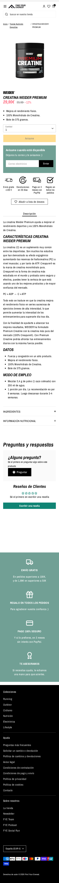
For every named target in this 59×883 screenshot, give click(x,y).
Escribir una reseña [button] (29, 505)
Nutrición (8, 716)
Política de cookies (13, 784)
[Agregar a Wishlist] (29, 201)
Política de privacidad (14, 779)
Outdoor (7, 704)
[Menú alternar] (5, 6)
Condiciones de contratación (18, 767)
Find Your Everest (32, 874)
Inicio (5, 24)
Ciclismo (7, 710)
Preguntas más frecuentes (17, 745)
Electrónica (9, 721)
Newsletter (8, 813)
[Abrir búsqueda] (5, 14)
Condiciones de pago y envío (18, 773)
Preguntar (21, 472)
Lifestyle (7, 727)
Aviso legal (9, 762)
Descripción (29, 213)
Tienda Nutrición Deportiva (16, 25)
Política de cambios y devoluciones (22, 756)
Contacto (8, 790)
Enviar (46, 163)
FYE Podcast (10, 825)
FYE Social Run (11, 830)
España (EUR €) (13, 848)
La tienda (8, 808)
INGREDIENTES (11, 411)
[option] (29, 59)
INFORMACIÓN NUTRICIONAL (19, 421)
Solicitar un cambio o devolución (20, 750)
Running (7, 699)
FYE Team (8, 819)
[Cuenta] (44, 6)
